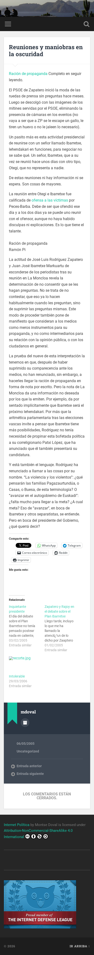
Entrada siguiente (30, 774)
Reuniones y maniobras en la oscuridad (46, 50)
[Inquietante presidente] (27, 626)
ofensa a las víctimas (50, 200)
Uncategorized (28, 751)
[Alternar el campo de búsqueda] (86, 24)
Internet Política (16, 825)
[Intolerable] (24, 665)
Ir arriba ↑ (80, 946)
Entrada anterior (29, 766)
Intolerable (17, 676)
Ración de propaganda (28, 73)
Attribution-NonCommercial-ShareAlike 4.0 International (38, 833)
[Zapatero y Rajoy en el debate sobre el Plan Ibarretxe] (62, 628)
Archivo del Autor (25, 722)
